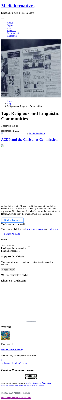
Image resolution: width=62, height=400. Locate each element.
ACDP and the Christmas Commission (29, 139)
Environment (13, 33)
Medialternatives (17, 5)
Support (10, 25)
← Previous (6, 363)
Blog (9, 103)
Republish (11, 30)
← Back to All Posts (10, 234)
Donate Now (8, 270)
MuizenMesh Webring (12, 349)
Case (9, 28)
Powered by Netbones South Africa (16, 397)
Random (16, 363)
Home (10, 101)
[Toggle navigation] (2, 18)
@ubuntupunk (31, 321)
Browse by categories (35, 229)
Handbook (12, 36)
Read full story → (12, 220)
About (10, 22)
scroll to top (52, 229)
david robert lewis (37, 133)
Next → (23, 363)
